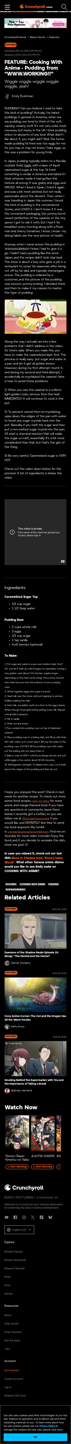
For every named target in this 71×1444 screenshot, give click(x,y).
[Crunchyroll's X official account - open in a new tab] (32, 1217)
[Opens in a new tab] (35, 23)
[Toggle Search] (64, 7)
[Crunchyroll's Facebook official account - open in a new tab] (15, 1217)
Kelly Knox (18, 1027)
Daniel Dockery (21, 963)
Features (54, 37)
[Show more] (7, 7)
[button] (19, 1229)
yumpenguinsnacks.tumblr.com (28, 831)
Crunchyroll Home (15, 37)
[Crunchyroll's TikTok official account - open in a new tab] (41, 1217)
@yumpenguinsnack (35, 818)
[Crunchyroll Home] (24, 1190)
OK (35, 1437)
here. (59, 1430)
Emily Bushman (22, 96)
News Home (37, 37)
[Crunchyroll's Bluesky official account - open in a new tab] (50, 1217)
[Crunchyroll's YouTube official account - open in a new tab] (6, 1217)
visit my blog (40, 801)
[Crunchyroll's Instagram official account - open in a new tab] (24, 1217)
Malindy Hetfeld (21, 1091)
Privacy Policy (47, 1426)
